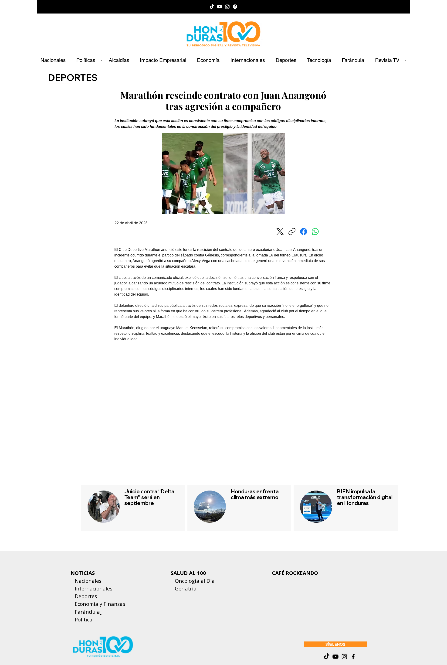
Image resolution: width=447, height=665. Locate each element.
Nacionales (88, 580)
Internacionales (93, 588)
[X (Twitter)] (280, 231)
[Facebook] (235, 7)
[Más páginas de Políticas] (101, 60)
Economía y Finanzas (100, 603)
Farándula (87, 611)
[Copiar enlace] (291, 231)
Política (81, 619)
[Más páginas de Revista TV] (405, 60)
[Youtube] (220, 7)
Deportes (85, 596)
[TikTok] (212, 7)
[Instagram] (227, 7)
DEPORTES (73, 77)
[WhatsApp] (315, 231)
